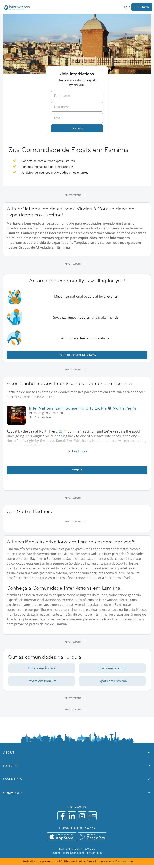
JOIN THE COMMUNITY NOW (77, 355)
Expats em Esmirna (112, 681)
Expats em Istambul (112, 668)
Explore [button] (10, 766)
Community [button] (13, 793)
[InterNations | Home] (16, 8)
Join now (77, 128)
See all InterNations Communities (110, 861)
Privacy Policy (94, 852)
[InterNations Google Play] (92, 836)
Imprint (56, 852)
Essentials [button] (12, 779)
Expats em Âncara (41, 668)
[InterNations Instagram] (82, 815)
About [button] (8, 752)
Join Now (142, 7)
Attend (77, 470)
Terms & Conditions (73, 852)
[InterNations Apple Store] (61, 836)
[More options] (85, 195)
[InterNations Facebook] (61, 815)
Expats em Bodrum (41, 681)
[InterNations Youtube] (92, 815)
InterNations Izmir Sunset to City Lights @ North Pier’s (82, 408)
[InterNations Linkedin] (72, 815)
